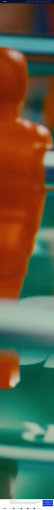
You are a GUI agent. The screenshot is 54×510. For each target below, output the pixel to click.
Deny (48, 505)
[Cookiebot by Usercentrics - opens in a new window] (5, 508)
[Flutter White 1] (5, 1)
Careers (48, 1)
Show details (38, 508)
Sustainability (37, 1)
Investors (32, 1)
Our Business (27, 1)
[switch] (21, 508)
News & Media (43, 1)
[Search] (50, 1)
